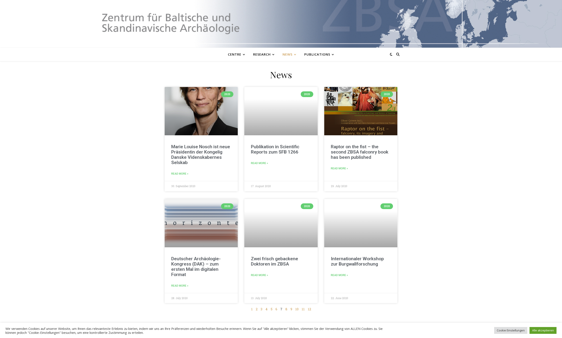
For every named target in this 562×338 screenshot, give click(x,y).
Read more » (179, 173)
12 (309, 309)
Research (262, 54)
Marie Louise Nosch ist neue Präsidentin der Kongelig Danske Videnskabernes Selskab (200, 154)
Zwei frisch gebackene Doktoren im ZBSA (274, 261)
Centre (234, 54)
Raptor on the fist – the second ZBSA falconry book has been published (359, 152)
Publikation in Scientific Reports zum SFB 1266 (275, 149)
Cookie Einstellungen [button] (511, 330)
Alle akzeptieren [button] (543, 330)
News (287, 54)
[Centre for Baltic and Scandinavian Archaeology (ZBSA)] (281, 24)
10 (297, 309)
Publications (317, 54)
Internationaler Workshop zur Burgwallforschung (357, 261)
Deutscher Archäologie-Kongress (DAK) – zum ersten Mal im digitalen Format (196, 266)
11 (303, 309)
